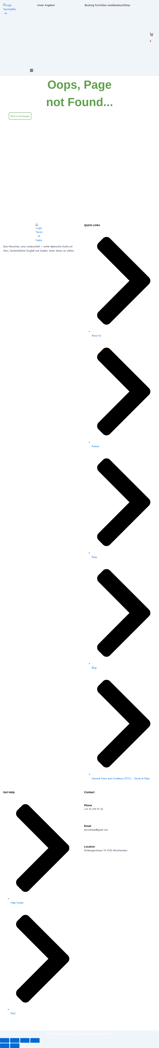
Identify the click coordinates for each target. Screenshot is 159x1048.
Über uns (106, 5)
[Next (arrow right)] (14, 1045)
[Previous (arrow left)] (4, 1045)
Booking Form (93, 5)
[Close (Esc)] (35, 1040)
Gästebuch (117, 5)
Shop (127, 5)
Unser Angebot (46, 5)
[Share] (25, 1040)
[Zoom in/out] (4, 1040)
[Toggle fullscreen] (14, 1040)
